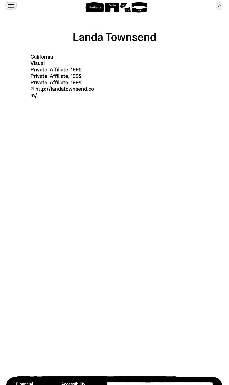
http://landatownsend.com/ (62, 92)
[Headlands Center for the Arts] (116, 7)
